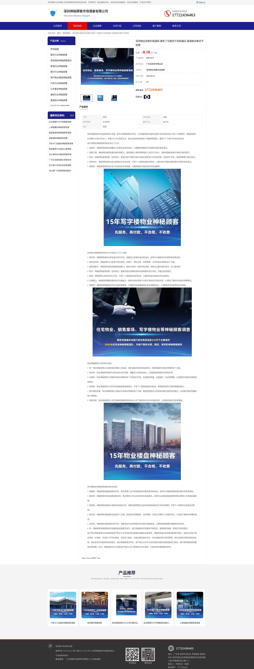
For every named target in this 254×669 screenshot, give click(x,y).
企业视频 (97, 26)
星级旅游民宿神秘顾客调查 (60, 133)
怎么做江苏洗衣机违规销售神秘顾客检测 (61, 165)
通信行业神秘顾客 (58, 95)
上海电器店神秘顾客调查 (59, 127)
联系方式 (176, 26)
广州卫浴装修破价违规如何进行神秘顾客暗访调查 (61, 160)
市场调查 (54, 49)
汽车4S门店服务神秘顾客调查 (61, 144)
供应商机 (77, 26)
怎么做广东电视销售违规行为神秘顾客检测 (61, 171)
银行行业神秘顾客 (58, 72)
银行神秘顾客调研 (189, 623)
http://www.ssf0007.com (91, 558)
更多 (72, 116)
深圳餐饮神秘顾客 (62, 623)
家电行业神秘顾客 (58, 66)
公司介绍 (117, 26)
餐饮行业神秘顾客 (58, 55)
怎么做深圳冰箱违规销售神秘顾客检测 (61, 154)
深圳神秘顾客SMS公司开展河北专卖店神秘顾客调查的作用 (104, 623)
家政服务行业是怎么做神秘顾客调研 (61, 149)
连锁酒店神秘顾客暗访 (61, 60)
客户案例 (157, 26)
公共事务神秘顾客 (58, 89)
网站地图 (96, 659)
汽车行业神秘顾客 (58, 83)
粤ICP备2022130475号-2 (82, 651)
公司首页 (57, 26)
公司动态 (137, 26)
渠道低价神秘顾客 (58, 100)
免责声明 (79, 659)
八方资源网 (70, 659)
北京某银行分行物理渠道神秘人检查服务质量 (61, 122)
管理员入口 (87, 659)
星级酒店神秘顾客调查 (58, 138)
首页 (59, 33)
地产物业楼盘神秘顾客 (61, 77)
